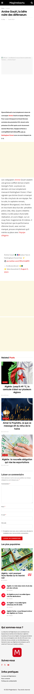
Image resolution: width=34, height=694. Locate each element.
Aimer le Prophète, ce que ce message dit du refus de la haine (17, 426)
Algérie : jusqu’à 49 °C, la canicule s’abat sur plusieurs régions (17, 389)
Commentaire (5, 484)
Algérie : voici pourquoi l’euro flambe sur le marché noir (13, 575)
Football (8, 8)
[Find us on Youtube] (8, 665)
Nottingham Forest (7, 135)
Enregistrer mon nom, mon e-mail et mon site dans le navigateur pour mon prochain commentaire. (18, 532)
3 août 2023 (11, 19)
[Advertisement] (17, 39)
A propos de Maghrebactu (8, 676)
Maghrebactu (17, 3)
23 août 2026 (5, 395)
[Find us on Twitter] (5, 665)
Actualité (5, 418)
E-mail (3, 515)
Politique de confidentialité (9, 681)
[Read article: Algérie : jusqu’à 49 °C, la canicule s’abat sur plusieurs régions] (17, 373)
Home (2, 8)
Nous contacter (5, 678)
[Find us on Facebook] (1, 665)
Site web (3, 523)
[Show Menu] (2, 2)
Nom (3, 506)
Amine (10, 115)
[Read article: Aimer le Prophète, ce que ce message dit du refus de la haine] (17, 409)
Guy (4, 19)
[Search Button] (32, 3)
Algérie (5, 382)
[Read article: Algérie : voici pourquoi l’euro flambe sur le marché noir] (17, 559)
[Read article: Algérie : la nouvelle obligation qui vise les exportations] (17, 446)
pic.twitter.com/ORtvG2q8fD (18, 261)
